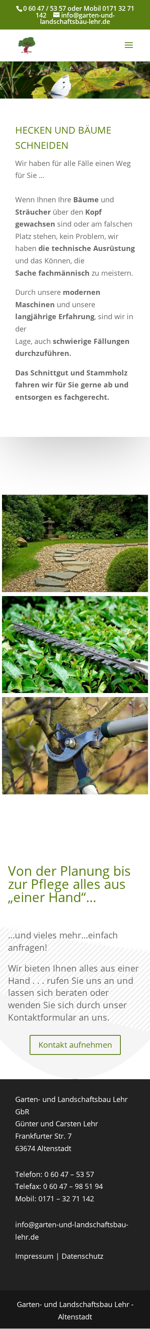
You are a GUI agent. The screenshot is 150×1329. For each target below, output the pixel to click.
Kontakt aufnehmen (75, 1044)
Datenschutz (82, 1256)
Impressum (34, 1256)
